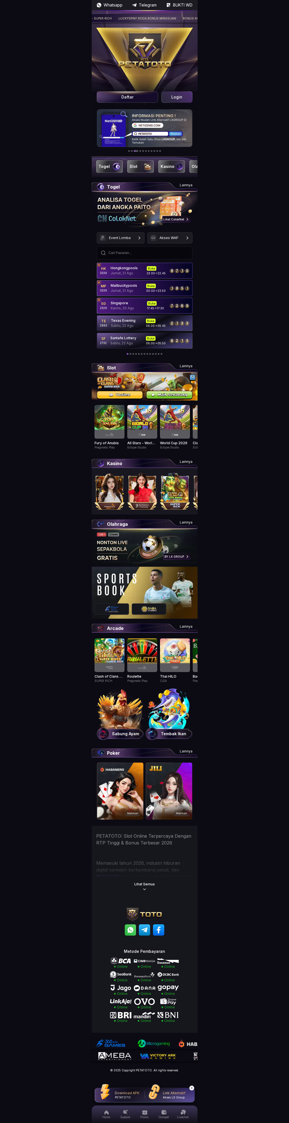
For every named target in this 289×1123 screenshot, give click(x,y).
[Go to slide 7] (149, 151)
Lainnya (186, 185)
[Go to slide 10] (157, 151)
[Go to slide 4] (140, 151)
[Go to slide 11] (160, 151)
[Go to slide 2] (132, 151)
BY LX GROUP (174, 556)
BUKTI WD (182, 5)
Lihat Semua (144, 884)
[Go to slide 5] (143, 151)
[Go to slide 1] (129, 151)
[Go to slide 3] (136, 151)
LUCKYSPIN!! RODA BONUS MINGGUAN (131, 18)
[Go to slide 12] (158, 354)
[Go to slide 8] (151, 151)
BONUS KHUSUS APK (182, 18)
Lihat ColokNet (173, 219)
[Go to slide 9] (154, 151)
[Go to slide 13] (161, 354)
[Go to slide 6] (146, 151)
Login (176, 97)
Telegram (148, 5)
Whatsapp (113, 5)
